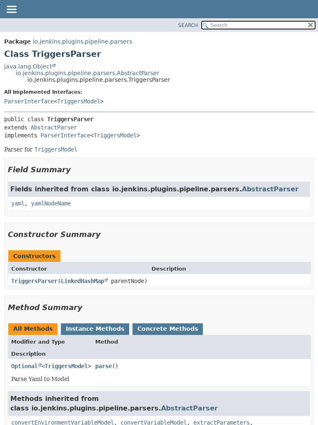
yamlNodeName (51, 203)
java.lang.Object (28, 66)
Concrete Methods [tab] (167, 328)
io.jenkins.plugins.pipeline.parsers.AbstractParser (87, 73)
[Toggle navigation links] (11, 10)
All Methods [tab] (33, 328)
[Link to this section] (76, 169)
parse (103, 366)
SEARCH (188, 25)
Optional (24, 366)
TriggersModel (78, 101)
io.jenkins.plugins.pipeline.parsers (82, 41)
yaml (17, 203)
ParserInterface (29, 101)
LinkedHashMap (82, 281)
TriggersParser (34, 281)
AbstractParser (54, 127)
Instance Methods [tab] (95, 328)
